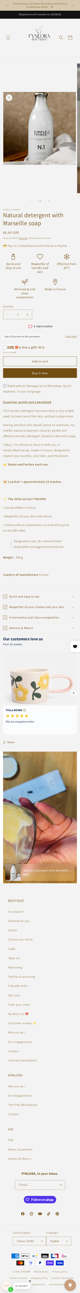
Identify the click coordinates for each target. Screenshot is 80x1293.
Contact (13, 1051)
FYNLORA (25, 1271)
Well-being (15, 967)
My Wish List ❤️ (18, 1014)
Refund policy (41, 1271)
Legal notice (38, 1284)
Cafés (11, 949)
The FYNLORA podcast (22, 1105)
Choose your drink (20, 939)
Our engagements (20, 1042)
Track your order (19, 1004)
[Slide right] (49, 200)
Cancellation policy (59, 1284)
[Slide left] (30, 200)
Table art (14, 958)
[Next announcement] (72, 5)
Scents (12, 930)
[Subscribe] (60, 1185)
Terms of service (18, 1278)
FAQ (10, 1140)
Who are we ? (17, 1032)
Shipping (23, 238)
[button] (8, 37)
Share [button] (11, 742)
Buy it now (40, 373)
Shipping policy (39, 1278)
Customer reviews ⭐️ (22, 1023)
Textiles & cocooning (21, 976)
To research (16, 911)
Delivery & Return (19, 1159)
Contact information (63, 1278)
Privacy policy (60, 1271)
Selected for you (19, 921)
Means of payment (20, 1149)
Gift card (13, 995)
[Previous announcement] (7, 5)
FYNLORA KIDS (17, 986)
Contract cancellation (22, 1060)
